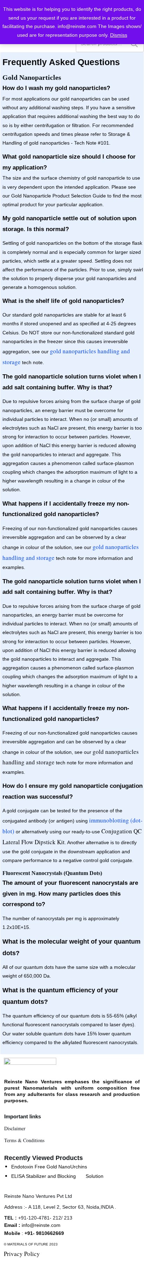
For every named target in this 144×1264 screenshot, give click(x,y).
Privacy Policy (22, 1254)
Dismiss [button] (118, 35)
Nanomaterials (40, 1088)
